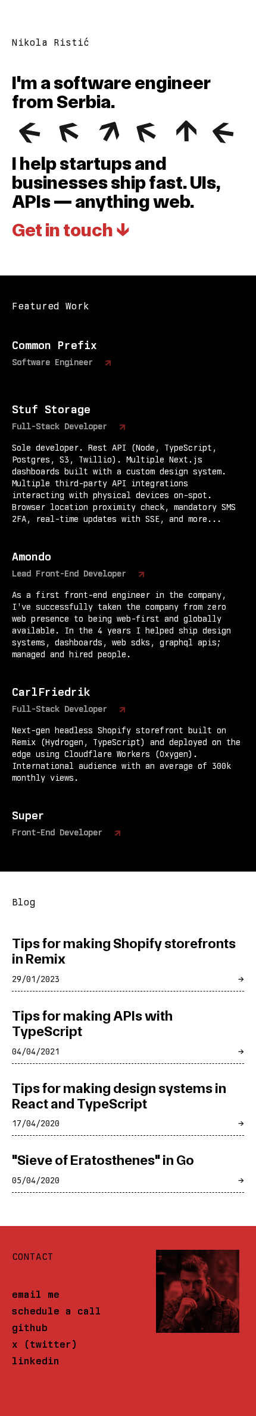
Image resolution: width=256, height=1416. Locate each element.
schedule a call (56, 1311)
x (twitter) (44, 1344)
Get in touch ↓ (70, 229)
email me (36, 1294)
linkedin (36, 1361)
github (30, 1327)
